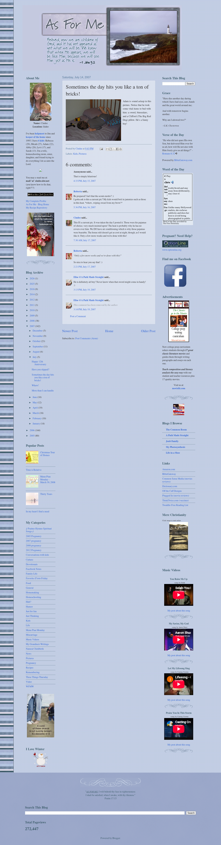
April (35, 407)
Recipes (29, 667)
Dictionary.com (169, 486)
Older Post (148, 331)
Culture (29, 559)
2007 (32, 326)
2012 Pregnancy (33, 550)
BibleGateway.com (183, 160)
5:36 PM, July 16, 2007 (85, 207)
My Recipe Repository (36, 207)
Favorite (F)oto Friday (37, 578)
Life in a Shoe (173, 452)
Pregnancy (31, 662)
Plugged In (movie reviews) (175, 495)
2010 (32, 310)
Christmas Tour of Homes (47, 454)
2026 (32, 278)
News (28, 653)
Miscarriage (31, 634)
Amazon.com (168, 469)
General (29, 587)
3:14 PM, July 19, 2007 (85, 309)
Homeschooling (33, 597)
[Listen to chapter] (176, 153)
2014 (32, 294)
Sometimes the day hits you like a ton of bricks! (43, 377)
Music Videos (32, 639)
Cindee (77, 217)
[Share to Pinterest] (120, 149)
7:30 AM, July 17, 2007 (85, 240)
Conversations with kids (37, 554)
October (37, 341)
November (38, 336)
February (37, 418)
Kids (75, 153)
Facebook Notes (33, 569)
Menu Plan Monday (35, 630)
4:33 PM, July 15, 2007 (85, 180)
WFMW (30, 686)
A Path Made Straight (177, 435)
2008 (32, 320)
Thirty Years (46, 494)
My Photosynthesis (175, 447)
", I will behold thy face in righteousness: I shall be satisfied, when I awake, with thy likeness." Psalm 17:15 (110, 795)
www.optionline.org (171, 249)
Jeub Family (172, 441)
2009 (32, 315)
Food (28, 583)
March (36, 413)
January (37, 423)
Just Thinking (32, 616)
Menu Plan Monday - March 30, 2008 (47, 479)
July (35, 357)
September (38, 346)
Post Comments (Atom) (86, 338)
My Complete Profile (36, 201)
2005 (32, 435)
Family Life (31, 573)
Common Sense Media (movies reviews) (177, 480)
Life (28, 625)
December (38, 330)
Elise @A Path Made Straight (89, 277)
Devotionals (31, 564)
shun (170, 201)
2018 (32, 289)
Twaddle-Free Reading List (175, 505)
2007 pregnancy (33, 540)
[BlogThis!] (110, 149)
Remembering (33, 672)
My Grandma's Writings (37, 644)
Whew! (35, 385)
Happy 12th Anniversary (39, 363)
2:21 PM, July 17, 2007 (85, 266)
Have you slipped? (40, 369)
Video (29, 681)
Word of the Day (169, 221)
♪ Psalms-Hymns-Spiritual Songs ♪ (39, 530)
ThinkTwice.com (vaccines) (175, 500)
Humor (29, 606)
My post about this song (178, 610)
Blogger (116, 838)
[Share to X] (114, 149)
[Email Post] (101, 148)
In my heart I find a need (37, 511)
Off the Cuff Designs (172, 490)
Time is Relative (33, 469)
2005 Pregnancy (33, 536)
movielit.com (178, 388)
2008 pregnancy (33, 545)
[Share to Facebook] (117, 149)
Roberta (78, 191)
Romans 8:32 (168, 153)
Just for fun (31, 611)
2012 (32, 299)
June (35, 397)
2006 (32, 430)
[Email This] (107, 149)
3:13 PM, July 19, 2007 (85, 289)
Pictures (83, 153)
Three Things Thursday (37, 677)
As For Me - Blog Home (37, 204)
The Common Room (176, 429)
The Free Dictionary (171, 223)
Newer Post (70, 331)
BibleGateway (169, 474)
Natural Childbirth (35, 648)
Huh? (28, 601)
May (35, 402)
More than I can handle (43, 390)
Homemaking (32, 592)
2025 (32, 283)
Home (109, 331)
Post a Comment (78, 316)
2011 (32, 305)
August (36, 351)
